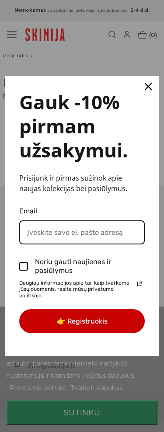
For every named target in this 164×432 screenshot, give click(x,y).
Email (28, 211)
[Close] (148, 86)
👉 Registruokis (82, 321)
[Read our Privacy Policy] (139, 284)
